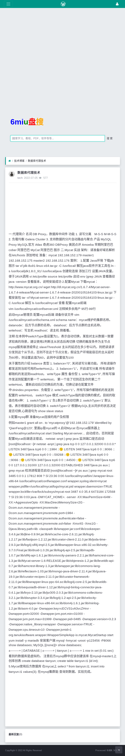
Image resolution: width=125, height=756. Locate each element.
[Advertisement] (62, 35)
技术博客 (19, 160)
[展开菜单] (8, 4)
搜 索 (110, 138)
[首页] (9, 161)
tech (20, 177)
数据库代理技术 (37, 160)
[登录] (117, 4)
